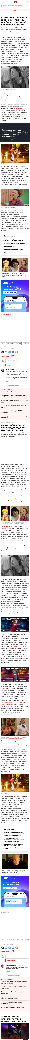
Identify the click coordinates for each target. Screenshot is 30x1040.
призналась (18, 92)
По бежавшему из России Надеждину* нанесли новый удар (14, 396)
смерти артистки (7, 526)
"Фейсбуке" (4, 551)
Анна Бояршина (6, 316)
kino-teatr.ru (6, 163)
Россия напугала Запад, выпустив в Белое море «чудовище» (14, 416)
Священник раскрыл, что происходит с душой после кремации (13, 987)
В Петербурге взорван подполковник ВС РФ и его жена (14, 401)
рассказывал (18, 108)
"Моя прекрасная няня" (8, 702)
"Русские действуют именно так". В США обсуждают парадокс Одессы (12, 997)
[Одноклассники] (16, 352)
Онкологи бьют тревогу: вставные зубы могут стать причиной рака (14, 982)
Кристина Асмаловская (10, 89)
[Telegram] (9, 352)
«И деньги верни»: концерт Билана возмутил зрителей (13, 406)
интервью (14, 646)
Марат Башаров (13, 589)
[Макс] (6, 352)
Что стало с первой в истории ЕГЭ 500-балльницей (11, 411)
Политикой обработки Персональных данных (10, 6)
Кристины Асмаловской (8, 499)
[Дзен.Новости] (2, 352)
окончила (4, 688)
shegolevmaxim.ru (13, 738)
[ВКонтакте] (13, 352)
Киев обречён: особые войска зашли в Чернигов (14, 392)
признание (23, 610)
